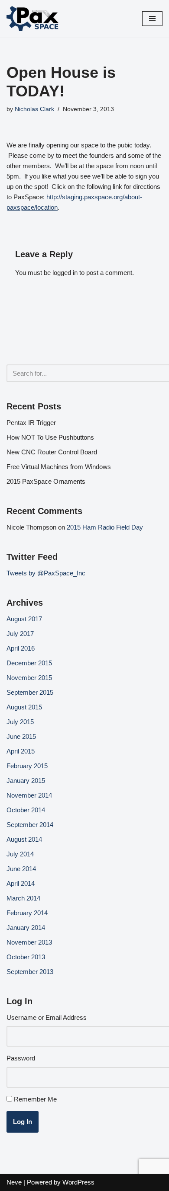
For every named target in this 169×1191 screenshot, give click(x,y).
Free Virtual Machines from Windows (58, 466)
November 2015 (29, 677)
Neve (14, 1182)
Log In (22, 1121)
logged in (65, 272)
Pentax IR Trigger (31, 422)
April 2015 (20, 751)
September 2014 (29, 824)
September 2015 (29, 692)
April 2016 (20, 648)
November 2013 (29, 942)
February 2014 (27, 912)
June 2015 (21, 736)
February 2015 (27, 766)
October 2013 (25, 957)
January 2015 (25, 780)
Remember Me (35, 1099)
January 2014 (25, 927)
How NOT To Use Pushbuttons (50, 437)
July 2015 (20, 721)
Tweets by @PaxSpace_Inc (45, 573)
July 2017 (20, 633)
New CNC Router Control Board (51, 452)
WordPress (78, 1182)
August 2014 (24, 839)
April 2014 (20, 883)
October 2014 (25, 810)
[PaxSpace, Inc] (32, 18)
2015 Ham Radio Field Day (105, 527)
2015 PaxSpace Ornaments (45, 481)
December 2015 (29, 663)
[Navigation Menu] (152, 18)
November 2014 (29, 795)
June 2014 (21, 868)
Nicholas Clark (34, 109)
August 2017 (24, 619)
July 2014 (20, 854)
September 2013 (29, 971)
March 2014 (23, 898)
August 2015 (24, 707)
